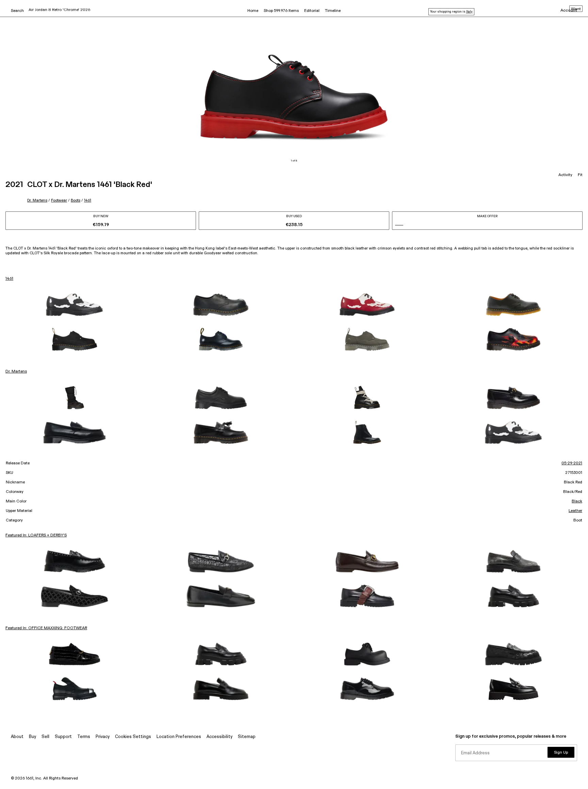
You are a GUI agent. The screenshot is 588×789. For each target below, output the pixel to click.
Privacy (103, 737)
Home (252, 11)
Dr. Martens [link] (16, 372)
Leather (575, 511)
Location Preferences (179, 737)
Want (576, 9)
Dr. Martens (37, 200)
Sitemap (247, 737)
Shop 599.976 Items (281, 11)
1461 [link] (9, 279)
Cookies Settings (133, 737)
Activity (565, 175)
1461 (87, 200)
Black (577, 501)
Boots (75, 200)
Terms (83, 737)
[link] (74, 304)
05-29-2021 (571, 463)
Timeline (333, 11)
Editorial (312, 11)
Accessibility (219, 737)
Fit (580, 175)
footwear (59, 200)
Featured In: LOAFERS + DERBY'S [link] (36, 535)
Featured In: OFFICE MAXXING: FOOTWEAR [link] (46, 628)
